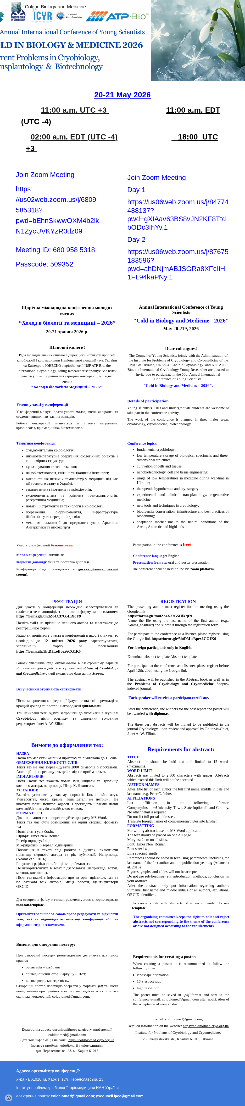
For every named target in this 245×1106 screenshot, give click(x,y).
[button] (5, 6)
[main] (122, 121)
